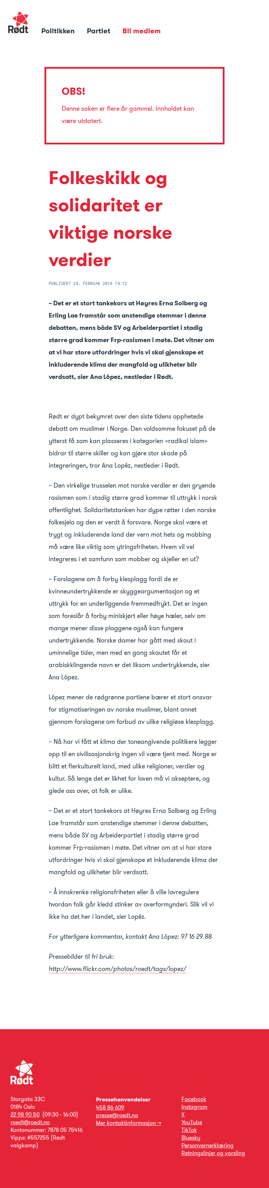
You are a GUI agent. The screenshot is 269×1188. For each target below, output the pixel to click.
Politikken (58, 31)
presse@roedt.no (117, 1115)
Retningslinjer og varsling (213, 1153)
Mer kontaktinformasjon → (128, 1123)
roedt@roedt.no (30, 1122)
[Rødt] (22, 1083)
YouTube (191, 1122)
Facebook (193, 1099)
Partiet (99, 31)
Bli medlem (142, 31)
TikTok (189, 1130)
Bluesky (190, 1138)
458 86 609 (110, 1108)
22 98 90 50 (25, 1115)
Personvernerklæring (207, 1145)
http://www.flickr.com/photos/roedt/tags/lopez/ (117, 968)
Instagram (194, 1107)
